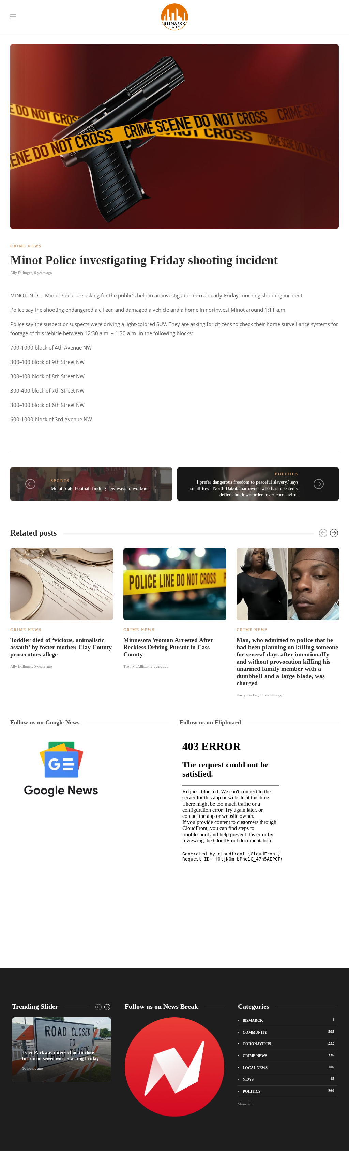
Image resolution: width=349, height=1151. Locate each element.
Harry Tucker (247, 695)
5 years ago (43, 666)
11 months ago (272, 695)
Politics (286, 474)
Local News (288, 1067)
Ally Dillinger (21, 273)
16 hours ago (32, 1068)
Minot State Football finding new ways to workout (100, 488)
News (288, 1079)
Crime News (26, 246)
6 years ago (43, 273)
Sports (60, 481)
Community (288, 1031)
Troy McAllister (136, 666)
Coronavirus (288, 1043)
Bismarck (288, 1020)
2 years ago (160, 666)
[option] (61, 607)
